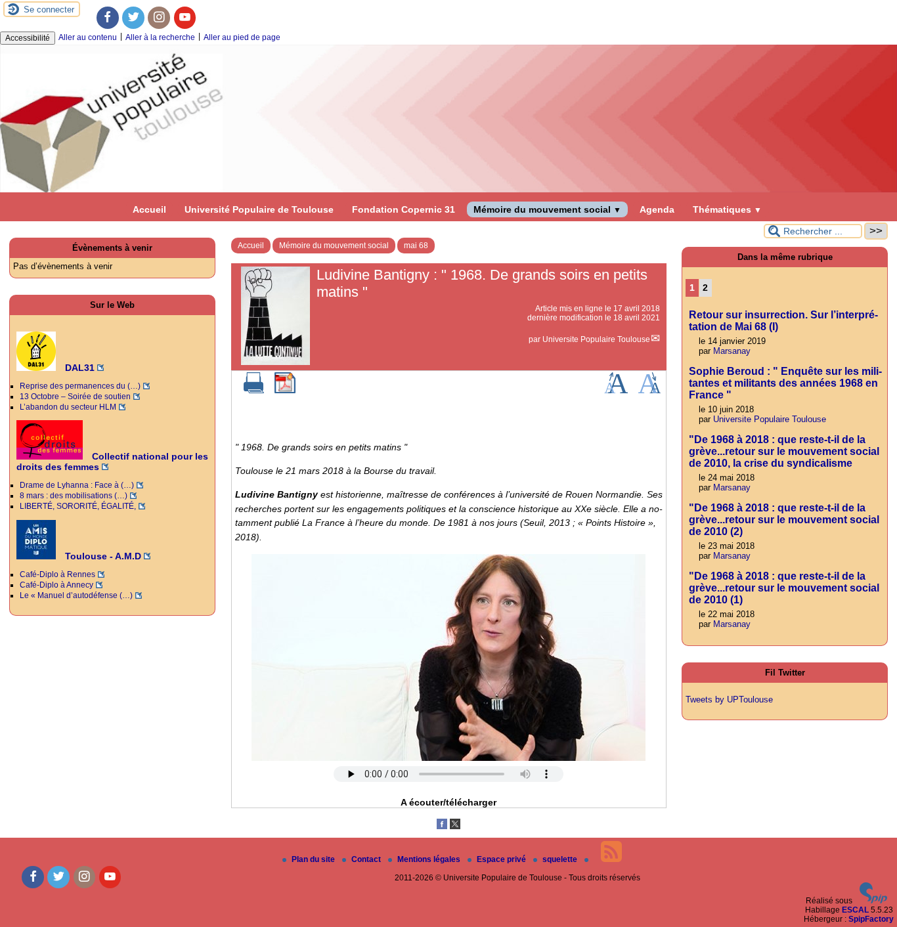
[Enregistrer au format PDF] (284, 390)
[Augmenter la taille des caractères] (616, 390)
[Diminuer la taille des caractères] (649, 390)
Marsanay (732, 351)
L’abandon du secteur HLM (68, 407)
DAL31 (78, 367)
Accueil (149, 209)
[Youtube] (185, 18)
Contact (367, 859)
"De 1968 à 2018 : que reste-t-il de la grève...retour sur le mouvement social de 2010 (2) (784, 519)
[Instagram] (159, 18)
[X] (455, 826)
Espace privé (502, 859)
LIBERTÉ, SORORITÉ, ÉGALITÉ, (78, 506)
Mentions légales (429, 859)
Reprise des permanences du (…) (80, 386)
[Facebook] (108, 18)
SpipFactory (871, 919)
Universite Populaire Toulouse (596, 339)
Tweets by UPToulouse (729, 699)
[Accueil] (448, 189)
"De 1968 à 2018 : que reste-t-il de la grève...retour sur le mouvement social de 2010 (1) (784, 588)
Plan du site (314, 859)
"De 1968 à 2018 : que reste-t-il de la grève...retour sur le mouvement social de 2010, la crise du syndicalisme (784, 451)
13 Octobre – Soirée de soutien (75, 396)
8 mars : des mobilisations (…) (73, 495)
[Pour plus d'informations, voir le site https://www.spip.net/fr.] (873, 900)
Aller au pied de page (242, 37)
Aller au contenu (87, 37)
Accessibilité (27, 38)
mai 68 (416, 245)
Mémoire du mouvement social (547, 209)
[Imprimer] (254, 390)
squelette (560, 859)
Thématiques (727, 209)
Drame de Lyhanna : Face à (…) (77, 485)
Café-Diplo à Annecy (56, 585)
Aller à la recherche (160, 37)
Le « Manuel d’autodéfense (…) (76, 595)
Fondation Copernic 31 (403, 209)
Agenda (657, 209)
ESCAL (855, 910)
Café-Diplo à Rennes (57, 574)
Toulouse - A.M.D (101, 556)
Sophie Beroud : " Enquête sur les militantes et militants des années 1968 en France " (785, 383)
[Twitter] (133, 18)
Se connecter (49, 9)
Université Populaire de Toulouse (259, 209)
